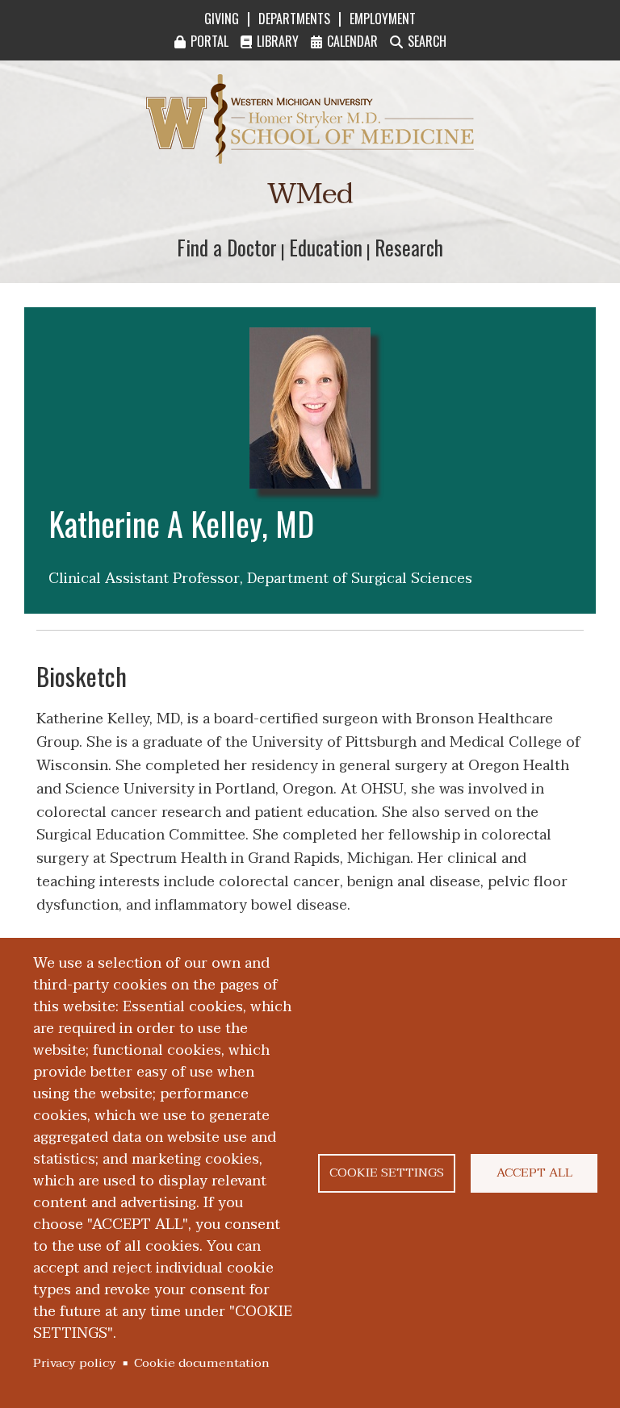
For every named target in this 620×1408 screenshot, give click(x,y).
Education (325, 247)
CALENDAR (352, 41)
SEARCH (427, 41)
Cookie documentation (202, 1362)
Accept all (534, 1172)
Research (409, 247)
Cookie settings (386, 1172)
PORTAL (209, 41)
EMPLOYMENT (383, 18)
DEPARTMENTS (294, 18)
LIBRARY (278, 41)
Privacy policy (74, 1362)
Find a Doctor (227, 247)
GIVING (221, 18)
